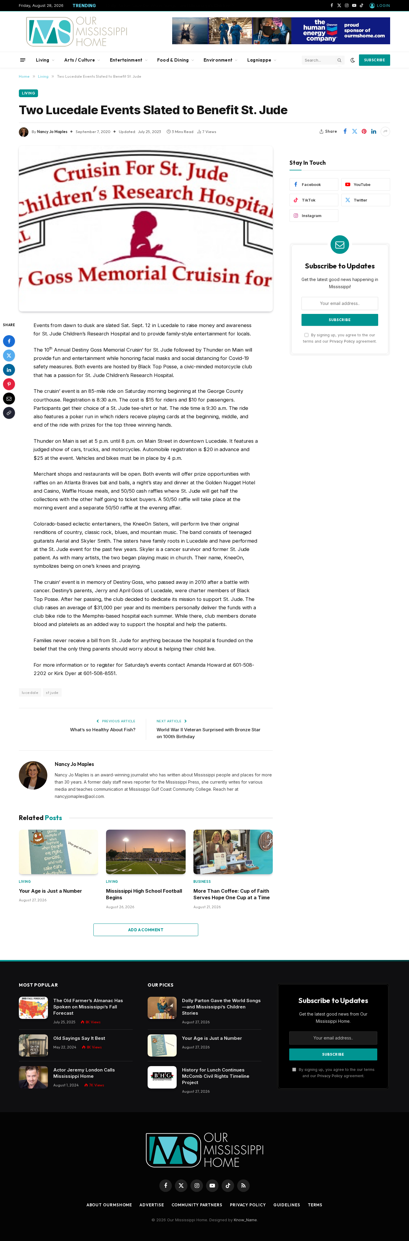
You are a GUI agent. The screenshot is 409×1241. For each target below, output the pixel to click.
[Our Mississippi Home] (76, 31)
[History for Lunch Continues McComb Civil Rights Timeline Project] (162, 1077)
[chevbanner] (281, 42)
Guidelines (286, 1204)
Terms (315, 1204)
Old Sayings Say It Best (79, 1038)
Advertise (152, 1204)
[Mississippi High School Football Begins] (145, 852)
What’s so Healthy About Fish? (102, 729)
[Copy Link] (9, 413)
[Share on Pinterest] (364, 131)
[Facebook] (9, 341)
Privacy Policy (342, 341)
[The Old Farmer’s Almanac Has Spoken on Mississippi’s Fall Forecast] (33, 1008)
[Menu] (22, 60)
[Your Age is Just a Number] (58, 852)
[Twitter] (9, 355)
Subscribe (374, 60)
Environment (218, 60)
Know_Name (245, 1219)
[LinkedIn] (9, 369)
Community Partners (197, 1204)
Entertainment (126, 60)
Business (202, 882)
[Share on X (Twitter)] (354, 131)
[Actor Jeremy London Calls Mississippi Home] (33, 1077)
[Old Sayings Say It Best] (33, 1045)
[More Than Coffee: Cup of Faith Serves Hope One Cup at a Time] (233, 852)
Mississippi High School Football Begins (144, 894)
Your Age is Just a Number (132, 5)
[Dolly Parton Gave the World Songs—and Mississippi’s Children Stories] (162, 1008)
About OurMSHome (109, 1204)
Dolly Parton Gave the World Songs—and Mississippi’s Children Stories (221, 1007)
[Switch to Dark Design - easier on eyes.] (352, 60)
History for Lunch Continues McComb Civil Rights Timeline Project (215, 1076)
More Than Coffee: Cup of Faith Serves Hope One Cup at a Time (231, 894)
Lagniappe (259, 60)
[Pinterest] (9, 384)
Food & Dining (173, 60)
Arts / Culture (79, 60)
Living (42, 60)
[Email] (9, 398)
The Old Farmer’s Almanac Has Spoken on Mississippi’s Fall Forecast (88, 1007)
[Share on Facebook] (344, 131)
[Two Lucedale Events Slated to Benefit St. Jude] (146, 229)
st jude (52, 692)
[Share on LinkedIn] (373, 131)
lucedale (30, 692)
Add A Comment (145, 929)
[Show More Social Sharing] (385, 131)
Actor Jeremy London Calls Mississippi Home (84, 1073)
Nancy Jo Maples (52, 131)
